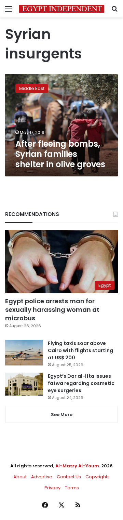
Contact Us (69, 477)
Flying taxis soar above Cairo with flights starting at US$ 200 (80, 350)
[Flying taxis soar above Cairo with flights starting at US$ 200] (24, 352)
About (20, 477)
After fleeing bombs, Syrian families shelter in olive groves (60, 154)
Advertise (41, 477)
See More (61, 414)
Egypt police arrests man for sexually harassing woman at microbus (52, 309)
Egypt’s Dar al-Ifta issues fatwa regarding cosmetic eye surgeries (81, 383)
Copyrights (97, 477)
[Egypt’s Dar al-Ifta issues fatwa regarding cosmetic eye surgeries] (24, 384)
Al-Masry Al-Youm (77, 466)
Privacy (52, 487)
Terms (72, 487)
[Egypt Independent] (61, 9)
